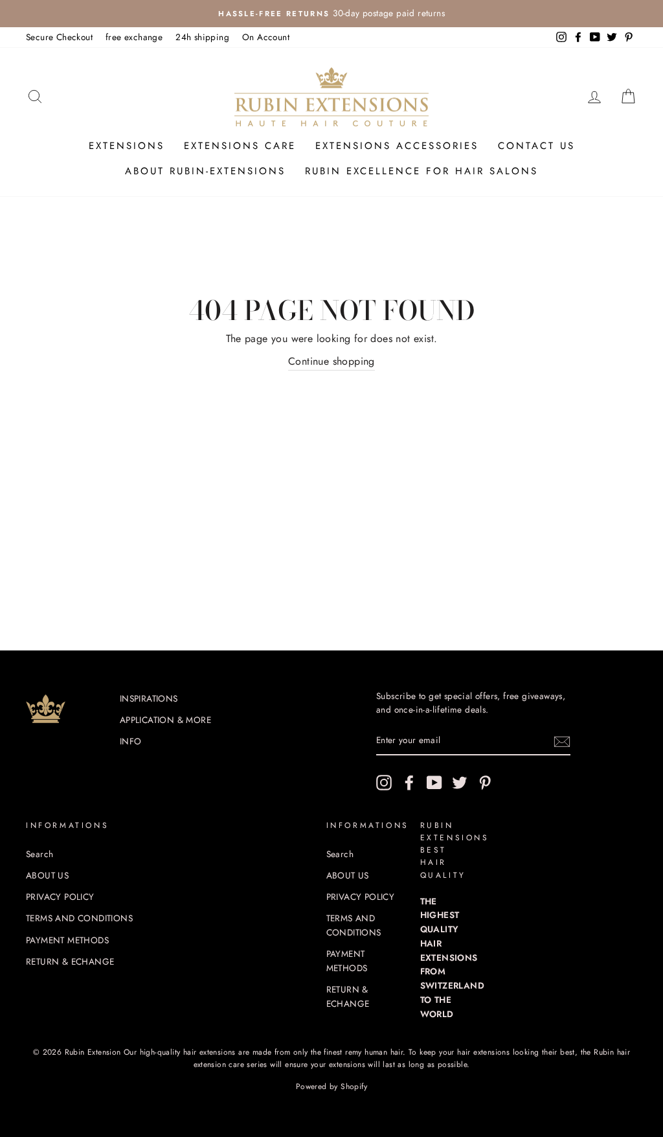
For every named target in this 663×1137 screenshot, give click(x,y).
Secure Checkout (59, 36)
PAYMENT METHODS (67, 940)
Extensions (126, 146)
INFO (131, 741)
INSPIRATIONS (149, 698)
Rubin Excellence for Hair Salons (421, 171)
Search (39, 853)
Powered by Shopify (331, 1086)
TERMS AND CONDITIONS (79, 918)
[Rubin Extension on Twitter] (459, 782)
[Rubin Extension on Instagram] (384, 782)
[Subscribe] (562, 741)
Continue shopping (331, 361)
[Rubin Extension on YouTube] (434, 782)
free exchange (134, 36)
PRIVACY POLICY (60, 896)
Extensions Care (240, 146)
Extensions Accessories (396, 146)
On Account (265, 36)
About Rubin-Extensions (205, 171)
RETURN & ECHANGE (70, 961)
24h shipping (202, 36)
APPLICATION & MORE (165, 719)
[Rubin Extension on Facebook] (409, 782)
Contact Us (536, 146)
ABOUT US (47, 875)
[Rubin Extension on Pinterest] (485, 782)
